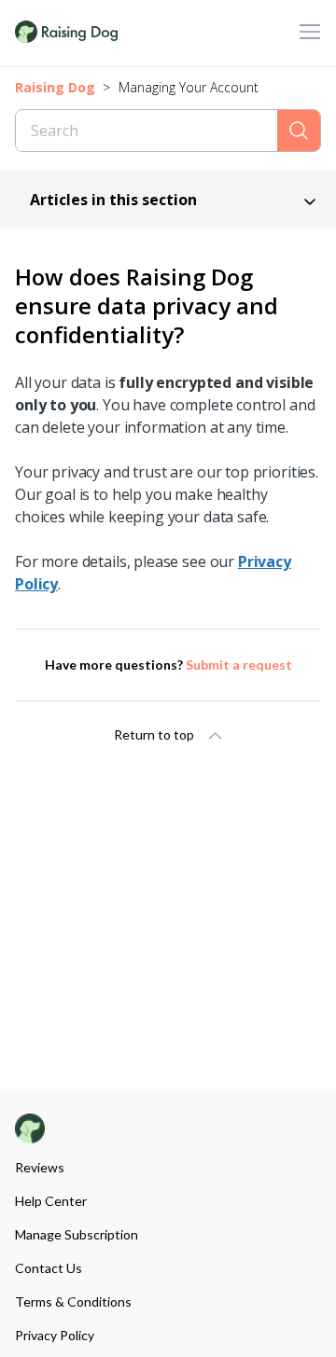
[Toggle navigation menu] (310, 33)
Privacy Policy (54, 1335)
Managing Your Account (189, 87)
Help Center (51, 1201)
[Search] (298, 130)
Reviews (39, 1167)
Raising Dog (55, 87)
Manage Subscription (76, 1234)
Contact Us (48, 1268)
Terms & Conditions (73, 1301)
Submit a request (239, 664)
